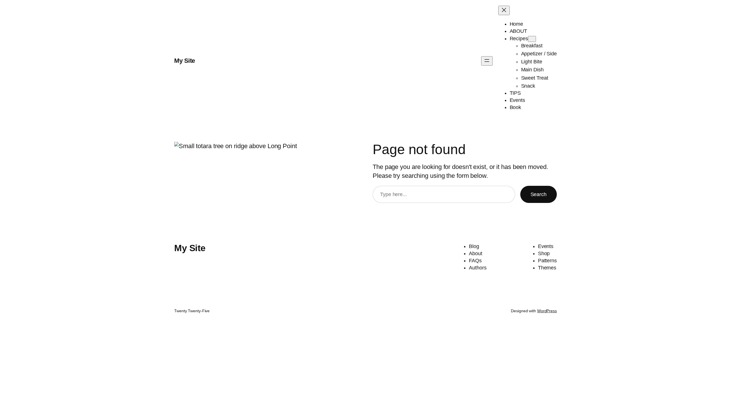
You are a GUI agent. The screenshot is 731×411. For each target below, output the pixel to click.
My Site (184, 60)
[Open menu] (487, 61)
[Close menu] (504, 10)
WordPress (547, 311)
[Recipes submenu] (532, 39)
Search (539, 194)
